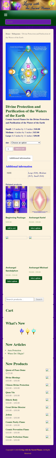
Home (8, 34)
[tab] (20, 158)
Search (39, 299)
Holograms (16, 34)
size (7, 142)
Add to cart (20, 149)
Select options (35, 228)
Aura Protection (14, 350)
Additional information (19, 158)
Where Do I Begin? (16, 353)
